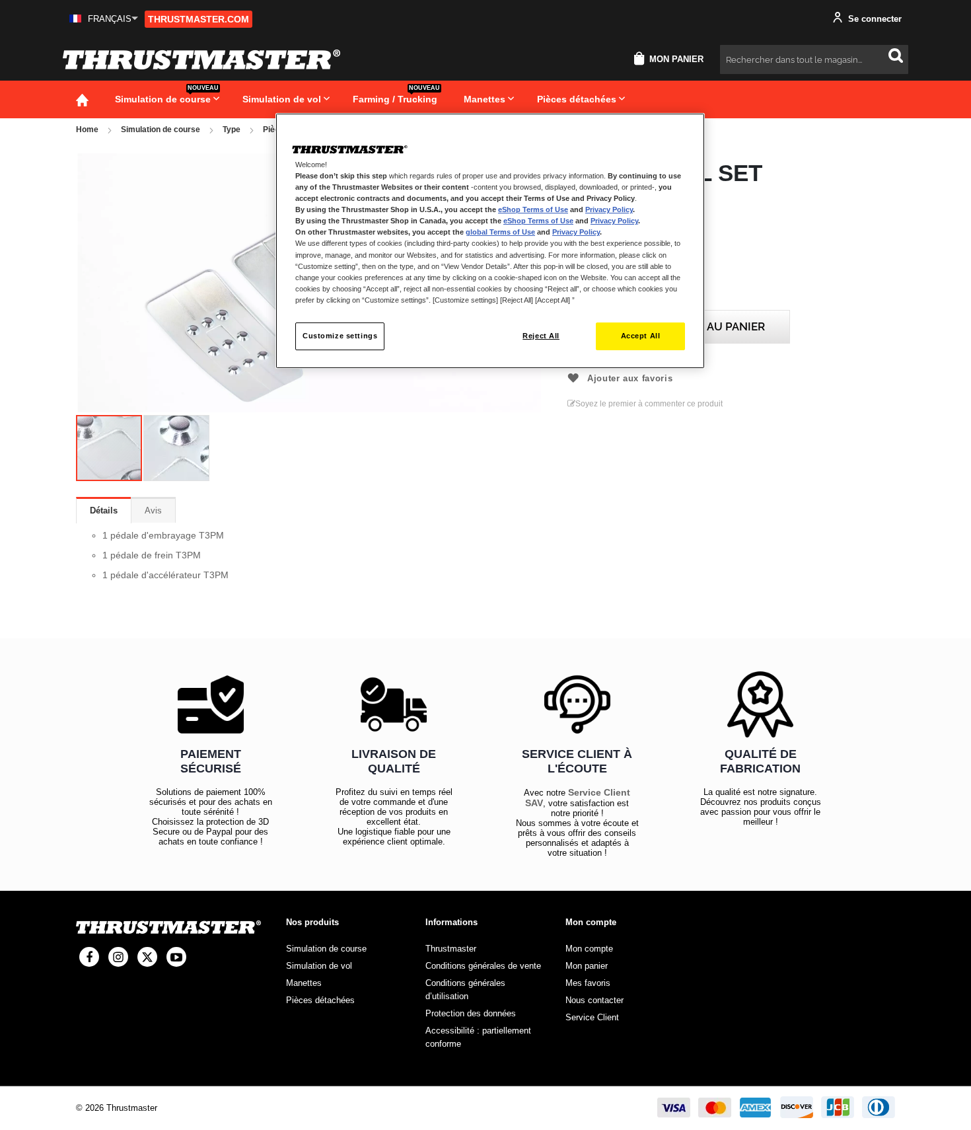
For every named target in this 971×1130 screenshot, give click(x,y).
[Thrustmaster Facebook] (89, 957)
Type (231, 129)
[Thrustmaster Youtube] (176, 957)
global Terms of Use (500, 232)
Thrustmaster (450, 949)
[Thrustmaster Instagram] (118, 957)
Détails (104, 510)
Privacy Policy (609, 209)
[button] (104, 19)
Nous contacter (594, 1000)
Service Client (592, 1017)
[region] (490, 241)
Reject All (540, 336)
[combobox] (814, 59)
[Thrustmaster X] (147, 957)
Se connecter (873, 19)
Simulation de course (160, 129)
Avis (153, 510)
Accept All (641, 336)
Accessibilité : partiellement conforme (478, 1037)
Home (87, 129)
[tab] (103, 510)
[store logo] (201, 59)
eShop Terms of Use (533, 209)
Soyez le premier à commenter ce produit (649, 403)
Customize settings (340, 336)
